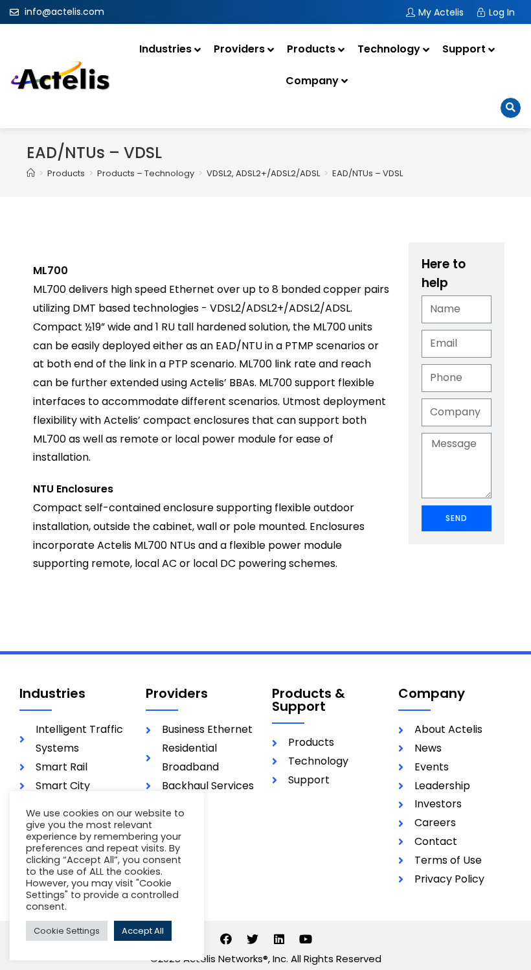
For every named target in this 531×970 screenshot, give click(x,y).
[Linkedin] (279, 939)
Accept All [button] (143, 931)
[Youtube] (305, 939)
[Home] (31, 173)
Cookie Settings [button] (67, 931)
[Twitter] (252, 939)
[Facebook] (226, 939)
